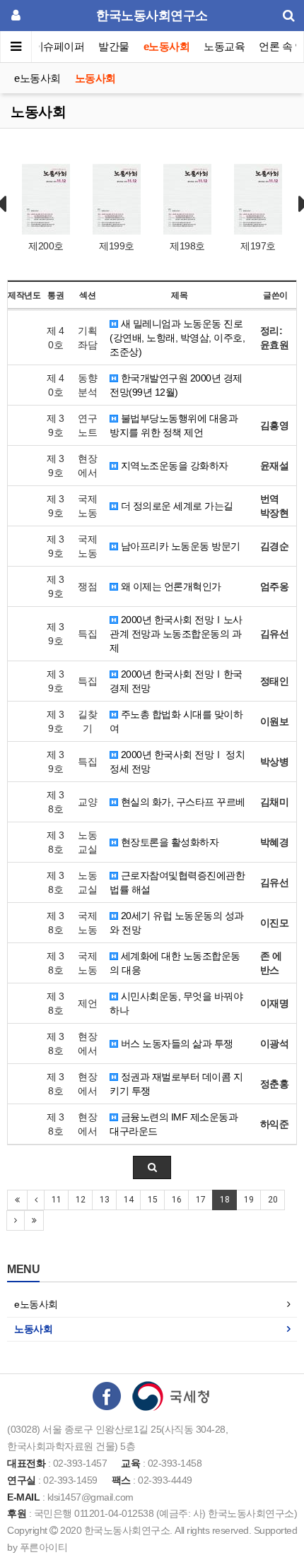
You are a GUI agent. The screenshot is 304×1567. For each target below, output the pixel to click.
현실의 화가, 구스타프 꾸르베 (181, 802)
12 (80, 1200)
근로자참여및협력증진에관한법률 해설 (177, 882)
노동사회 (95, 78)
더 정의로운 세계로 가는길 (175, 506)
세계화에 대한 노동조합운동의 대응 (175, 963)
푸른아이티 (44, 1547)
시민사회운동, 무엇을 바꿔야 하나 (176, 1003)
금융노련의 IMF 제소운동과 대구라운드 (174, 1124)
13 (104, 1200)
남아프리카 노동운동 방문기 (179, 546)
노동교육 (224, 46)
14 (128, 1200)
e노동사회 (167, 46)
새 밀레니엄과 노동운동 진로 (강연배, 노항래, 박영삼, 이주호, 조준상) (177, 337)
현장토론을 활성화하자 (168, 842)
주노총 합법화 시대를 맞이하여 (176, 721)
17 (200, 1200)
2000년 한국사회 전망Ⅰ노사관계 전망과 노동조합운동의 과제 (176, 634)
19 (248, 1200)
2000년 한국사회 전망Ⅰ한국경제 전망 (176, 681)
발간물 (113, 46)
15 (152, 1200)
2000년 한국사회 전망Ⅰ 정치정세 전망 (177, 761)
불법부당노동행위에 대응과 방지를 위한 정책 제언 (174, 425)
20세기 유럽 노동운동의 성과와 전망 (177, 922)
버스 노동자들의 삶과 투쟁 (175, 1043)
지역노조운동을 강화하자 (173, 465)
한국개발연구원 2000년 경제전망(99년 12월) (176, 385)
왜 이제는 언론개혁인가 (169, 586)
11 (56, 1200)
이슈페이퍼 (59, 46)
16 (176, 1200)
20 (272, 1200)
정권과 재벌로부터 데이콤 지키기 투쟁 (176, 1083)
